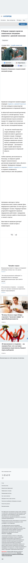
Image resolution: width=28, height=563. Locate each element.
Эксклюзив (3, 20)
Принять (23, 24)
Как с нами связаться (6, 495)
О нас (3, 483)
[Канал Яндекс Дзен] (7, 66)
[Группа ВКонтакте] (7, 63)
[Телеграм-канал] (7, 475)
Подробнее (9, 533)
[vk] (12, 235)
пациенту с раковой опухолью (17, 104)
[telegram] (16, 235)
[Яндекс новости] (20, 63)
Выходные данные (5, 506)
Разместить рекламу (6, 503)
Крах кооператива (11, 20)
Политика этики (5, 485)
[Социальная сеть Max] (20, 66)
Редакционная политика (6, 493)
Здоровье (5, 40)
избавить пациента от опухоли (17, 167)
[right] (26, 20)
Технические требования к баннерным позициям (11, 501)
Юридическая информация (7, 488)
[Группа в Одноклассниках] (5, 475)
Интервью (19, 20)
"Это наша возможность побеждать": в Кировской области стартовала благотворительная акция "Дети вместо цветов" (12, 279)
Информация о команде (6, 490)
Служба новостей (16, 45)
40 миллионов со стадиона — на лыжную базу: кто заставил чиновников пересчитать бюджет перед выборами (13, 289)
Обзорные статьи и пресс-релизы (8, 498)
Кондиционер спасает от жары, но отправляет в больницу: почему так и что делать (13, 269)
